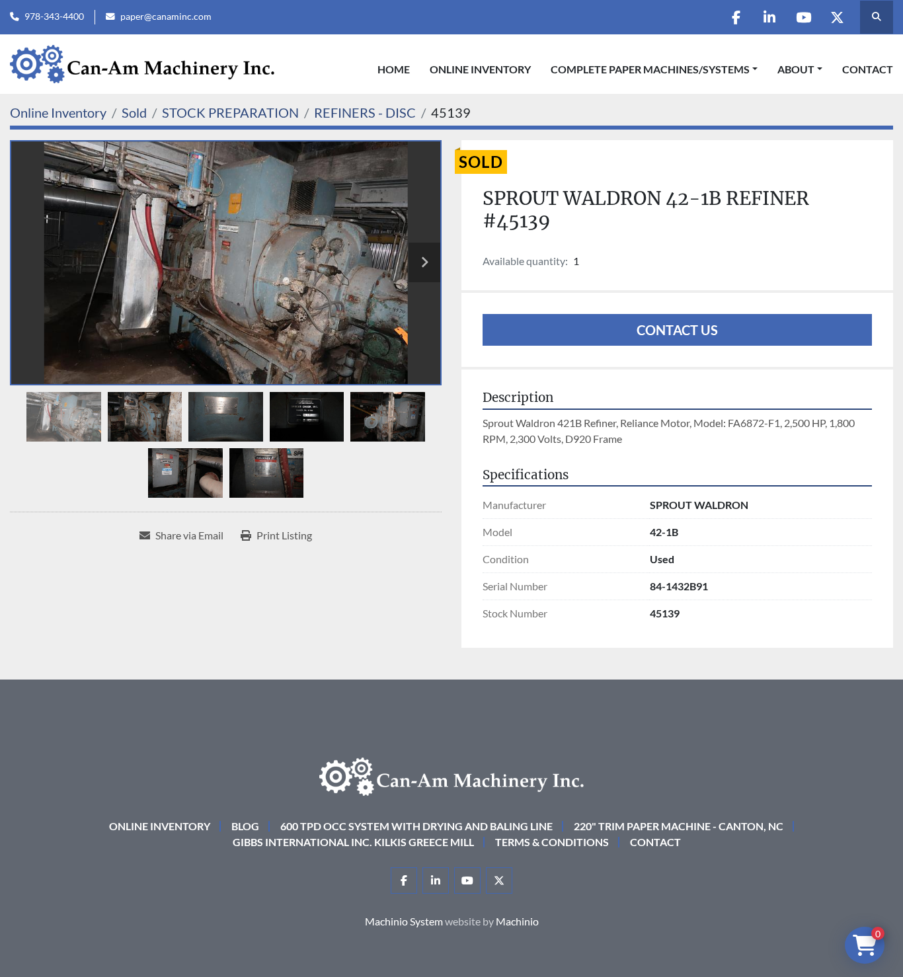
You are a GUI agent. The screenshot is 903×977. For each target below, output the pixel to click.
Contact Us (677, 330)
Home (393, 69)
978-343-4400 (54, 16)
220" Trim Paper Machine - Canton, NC (678, 826)
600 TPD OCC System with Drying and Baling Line (416, 826)
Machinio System (404, 921)
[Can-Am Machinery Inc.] (451, 775)
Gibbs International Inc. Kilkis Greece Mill (353, 842)
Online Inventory (480, 69)
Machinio (517, 921)
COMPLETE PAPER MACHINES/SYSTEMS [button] (650, 69)
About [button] (795, 69)
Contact (867, 69)
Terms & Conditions (552, 842)
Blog (245, 826)
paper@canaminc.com (166, 16)
